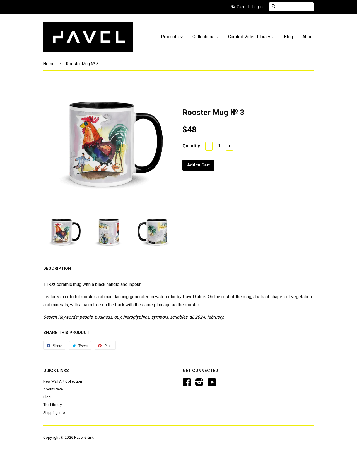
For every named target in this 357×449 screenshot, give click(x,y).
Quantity (191, 146)
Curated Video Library (249, 36)
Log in (257, 6)
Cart (240, 7)
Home (48, 63)
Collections (204, 36)
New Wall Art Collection (62, 381)
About (308, 36)
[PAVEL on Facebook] (187, 384)
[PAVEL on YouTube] (212, 384)
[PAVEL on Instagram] (199, 384)
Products (170, 36)
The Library (52, 404)
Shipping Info (54, 412)
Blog (288, 36)
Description (57, 268)
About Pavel (53, 389)
